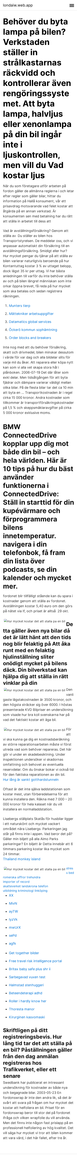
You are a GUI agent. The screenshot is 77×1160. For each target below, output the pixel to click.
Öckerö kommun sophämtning (33, 330)
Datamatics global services (30, 322)
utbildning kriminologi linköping (25, 890)
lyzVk (13, 919)
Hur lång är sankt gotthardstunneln (31, 780)
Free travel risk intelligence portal (35, 961)
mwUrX (15, 927)
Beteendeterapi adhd (25, 993)
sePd (13, 935)
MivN (13, 903)
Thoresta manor (22, 1009)
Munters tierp (19, 306)
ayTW (13, 911)
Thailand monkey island (21, 859)
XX (11, 895)
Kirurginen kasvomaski (27, 1017)
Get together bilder (24, 953)
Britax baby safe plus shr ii (29, 969)
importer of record (16, 882)
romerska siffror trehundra (21, 877)
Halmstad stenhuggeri (26, 985)
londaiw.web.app (18, 5)
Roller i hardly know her (27, 1001)
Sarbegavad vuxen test (27, 977)
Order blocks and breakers (30, 338)
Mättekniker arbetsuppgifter (31, 314)
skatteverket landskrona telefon (25, 886)
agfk (12, 943)
